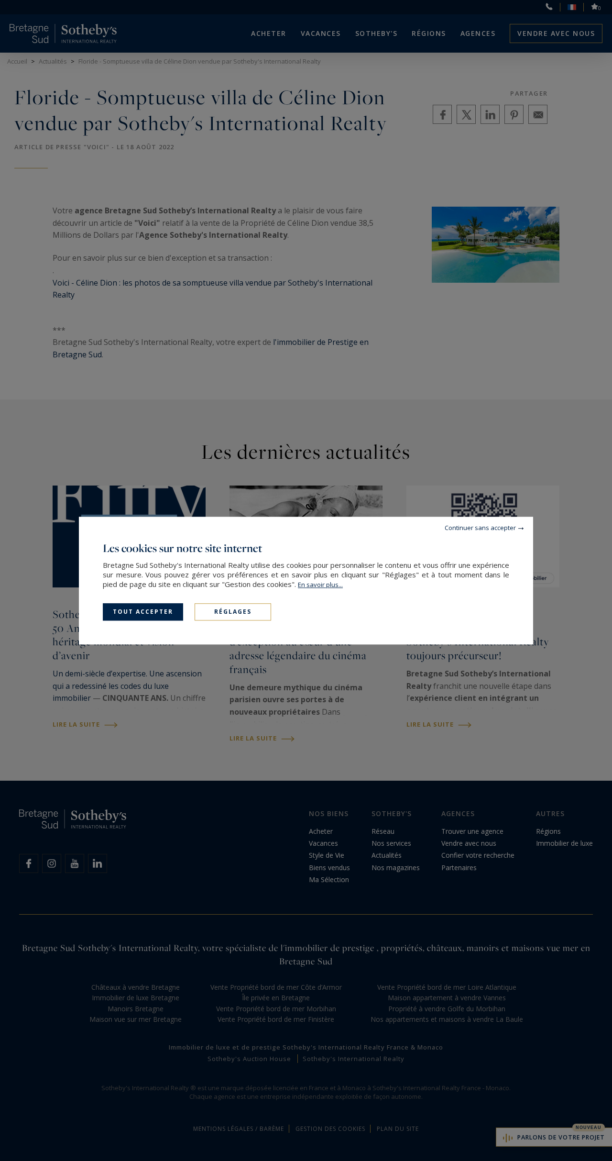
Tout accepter (143, 612)
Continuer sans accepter (480, 527)
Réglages (232, 612)
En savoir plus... (320, 584)
